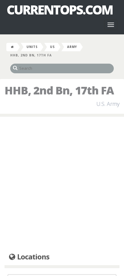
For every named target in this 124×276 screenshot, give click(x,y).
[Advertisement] (62, 185)
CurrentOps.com (60, 9)
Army (72, 47)
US (52, 47)
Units (32, 47)
